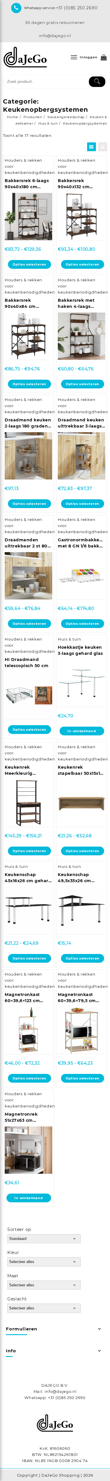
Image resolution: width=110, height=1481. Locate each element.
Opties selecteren (29, 264)
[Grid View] (91, 146)
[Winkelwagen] (104, 57)
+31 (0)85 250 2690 (77, 8)
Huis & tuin (69, 639)
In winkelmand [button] (81, 731)
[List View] (102, 146)
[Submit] (97, 81)
